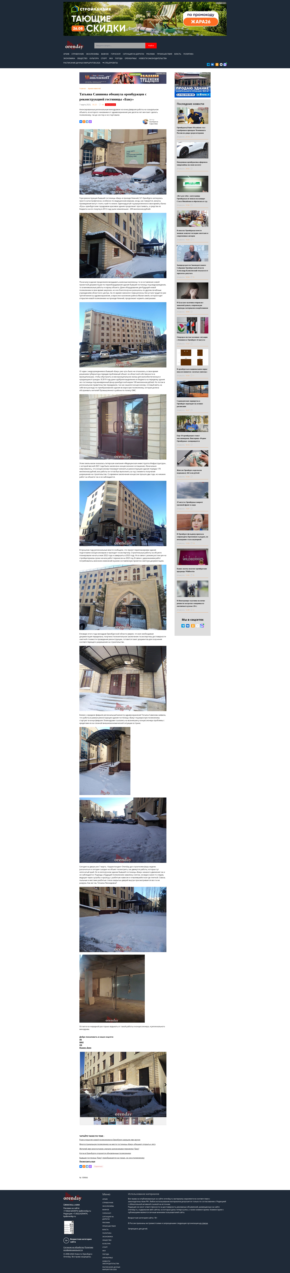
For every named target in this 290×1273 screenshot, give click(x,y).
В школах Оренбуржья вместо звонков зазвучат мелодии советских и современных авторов (192, 233)
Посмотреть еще (87, 1161)
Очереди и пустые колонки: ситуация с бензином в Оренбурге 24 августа (192, 338)
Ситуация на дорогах (133, 54)
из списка (203, 1223)
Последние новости (190, 104)
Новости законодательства (153, 58)
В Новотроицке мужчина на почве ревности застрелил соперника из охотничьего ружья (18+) (191, 603)
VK (80, 1039)
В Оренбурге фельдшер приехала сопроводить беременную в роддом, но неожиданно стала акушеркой (192, 537)
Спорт (104, 58)
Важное (105, 54)
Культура (94, 58)
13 (194, 543)
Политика (188, 54)
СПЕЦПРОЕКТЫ (111, 63)
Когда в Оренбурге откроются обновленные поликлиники (105, 1153)
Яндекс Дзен (85, 1048)
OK (80, 1045)
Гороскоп (116, 54)
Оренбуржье (131, 58)
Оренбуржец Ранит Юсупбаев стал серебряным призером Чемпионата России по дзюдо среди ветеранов (191, 130)
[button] (82, 1084)
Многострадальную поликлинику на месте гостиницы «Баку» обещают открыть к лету (117, 1144)
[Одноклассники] (84, 121)
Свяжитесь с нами (71, 1204)
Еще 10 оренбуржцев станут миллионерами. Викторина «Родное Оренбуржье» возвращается (191, 438)
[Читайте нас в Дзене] (221, 64)
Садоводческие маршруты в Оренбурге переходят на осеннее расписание (190, 404)
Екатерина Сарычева (153, 122)
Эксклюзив (110, 104)
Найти (151, 45)
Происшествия (164, 54)
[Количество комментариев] (193, 137)
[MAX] (90, 121)
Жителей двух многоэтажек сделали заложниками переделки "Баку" (109, 1149)
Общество (82, 58)
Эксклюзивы (92, 54)
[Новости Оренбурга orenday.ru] (74, 45)
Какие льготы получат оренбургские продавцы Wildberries (192, 570)
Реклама (150, 54)
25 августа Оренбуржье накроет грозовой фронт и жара (190, 503)
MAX (81, 1042)
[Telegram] (87, 121)
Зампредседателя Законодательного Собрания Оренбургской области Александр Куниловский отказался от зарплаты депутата (192, 269)
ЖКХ (111, 58)
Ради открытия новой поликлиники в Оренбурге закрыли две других (109, 1139)
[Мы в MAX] (225, 64)
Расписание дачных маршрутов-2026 (81, 63)
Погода (118, 58)
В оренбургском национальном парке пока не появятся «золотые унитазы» (192, 370)
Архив (66, 54)
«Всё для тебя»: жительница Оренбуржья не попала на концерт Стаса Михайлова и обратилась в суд (192, 199)
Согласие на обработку (73, 1247)
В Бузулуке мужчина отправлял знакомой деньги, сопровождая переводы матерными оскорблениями (192, 305)
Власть (177, 54)
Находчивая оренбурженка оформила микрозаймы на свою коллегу (192, 163)
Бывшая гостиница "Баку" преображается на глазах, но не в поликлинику (111, 1158)
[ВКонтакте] (80, 121)
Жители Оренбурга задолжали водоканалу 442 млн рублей (189, 471)
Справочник (77, 54)
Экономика (69, 58)
